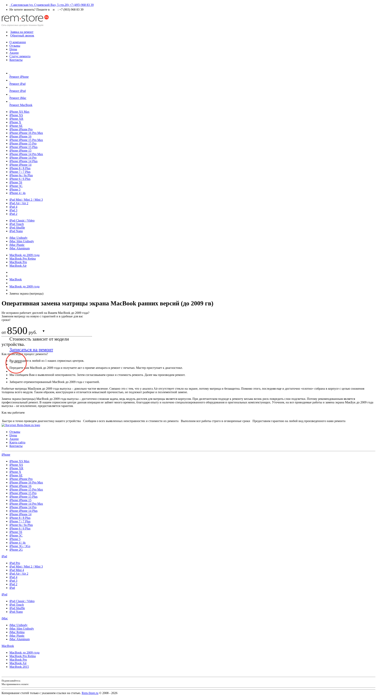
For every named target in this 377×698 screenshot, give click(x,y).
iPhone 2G (16, 549)
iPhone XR (16, 118)
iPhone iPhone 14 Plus (23, 161)
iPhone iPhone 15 (20, 150)
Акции (14, 52)
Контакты (16, 59)
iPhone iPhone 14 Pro (23, 157)
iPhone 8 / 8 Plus (19, 168)
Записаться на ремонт (31, 349)
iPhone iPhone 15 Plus (23, 147)
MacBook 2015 (19, 666)
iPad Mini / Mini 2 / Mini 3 (26, 199)
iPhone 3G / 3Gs (19, 546)
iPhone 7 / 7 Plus (19, 171)
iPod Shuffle (17, 227)
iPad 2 (13, 213)
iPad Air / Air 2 (18, 203)
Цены (13, 49)
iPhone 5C (16, 186)
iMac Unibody (18, 237)
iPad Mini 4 (16, 570)
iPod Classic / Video (22, 220)
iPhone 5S (15, 182)
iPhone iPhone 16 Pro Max (26, 133)
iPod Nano (16, 231)
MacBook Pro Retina (22, 258)
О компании (17, 42)
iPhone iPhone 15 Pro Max (26, 140)
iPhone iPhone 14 (20, 164)
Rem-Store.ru (90, 693)
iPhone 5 (14, 189)
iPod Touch (16, 224)
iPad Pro (14, 563)
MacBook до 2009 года (24, 255)
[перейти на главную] (21, 425)
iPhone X (15, 122)
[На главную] (25, 25)
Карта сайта (17, 442)
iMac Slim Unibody (21, 241)
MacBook (8, 646)
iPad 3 (13, 210)
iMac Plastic (17, 244)
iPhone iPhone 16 (20, 136)
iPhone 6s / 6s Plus (21, 175)
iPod (4, 594)
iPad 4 (13, 206)
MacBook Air (18, 265)
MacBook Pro (18, 262)
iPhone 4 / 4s (17, 193)
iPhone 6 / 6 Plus (19, 178)
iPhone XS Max (19, 111)
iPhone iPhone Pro (21, 129)
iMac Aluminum (19, 248)
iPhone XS (16, 115)
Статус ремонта (19, 56)
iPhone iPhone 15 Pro (23, 143)
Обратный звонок (22, 35)
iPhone (6, 454)
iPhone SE (16, 125)
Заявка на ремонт (21, 32)
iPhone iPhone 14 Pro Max (26, 154)
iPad (4, 556)
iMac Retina (17, 632)
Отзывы (14, 45)
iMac (5, 618)
